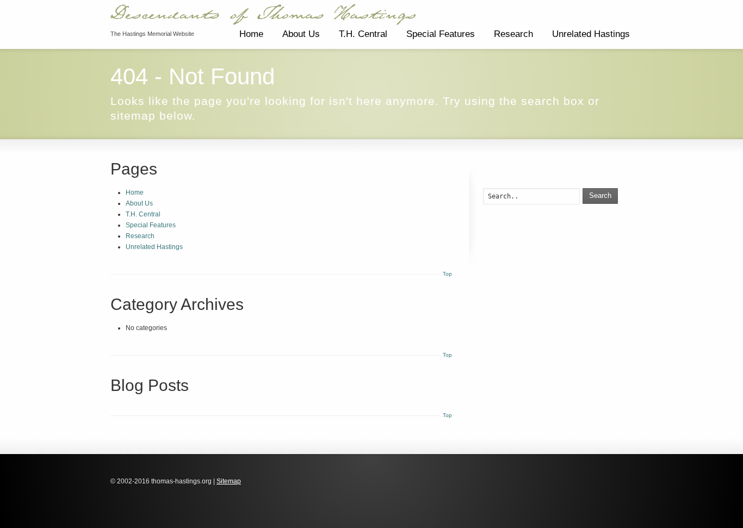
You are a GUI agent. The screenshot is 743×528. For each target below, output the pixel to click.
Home (251, 34)
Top (447, 274)
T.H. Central (363, 34)
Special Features (440, 34)
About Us (301, 34)
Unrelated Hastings (591, 34)
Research (513, 34)
